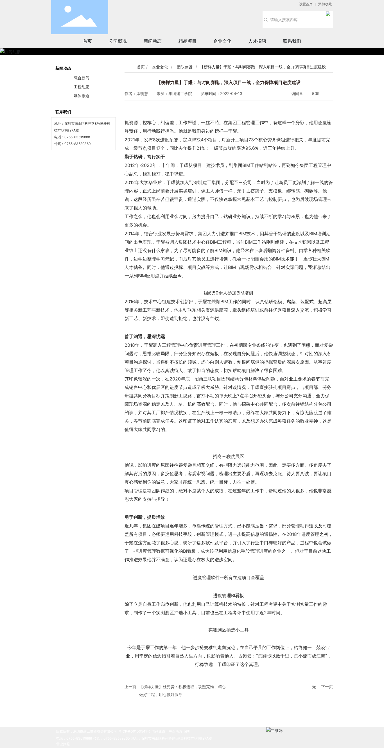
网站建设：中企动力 (167, 731)
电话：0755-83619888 (74, 738)
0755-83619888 (77, 137)
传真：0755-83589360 (111, 738)
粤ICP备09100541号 (134, 731)
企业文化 (160, 67)
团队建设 (185, 67)
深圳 (187, 731)
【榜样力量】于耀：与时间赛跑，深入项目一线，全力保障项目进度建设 (229, 82)
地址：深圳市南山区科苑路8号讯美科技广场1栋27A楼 (171, 738)
